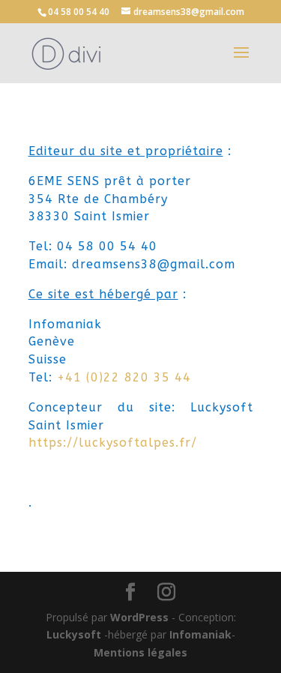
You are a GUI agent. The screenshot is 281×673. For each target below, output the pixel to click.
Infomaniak (200, 634)
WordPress (139, 617)
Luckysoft (73, 634)
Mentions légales (140, 652)
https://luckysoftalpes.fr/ (112, 442)
